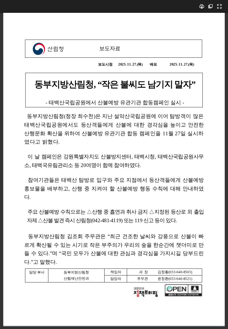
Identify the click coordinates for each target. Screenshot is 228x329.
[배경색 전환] (210, 6)
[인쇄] (201, 6)
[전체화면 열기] (219, 6)
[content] (114, 171)
